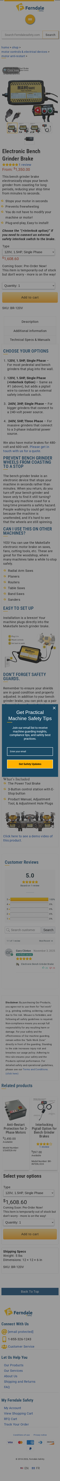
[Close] (54, 708)
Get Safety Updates (30, 764)
